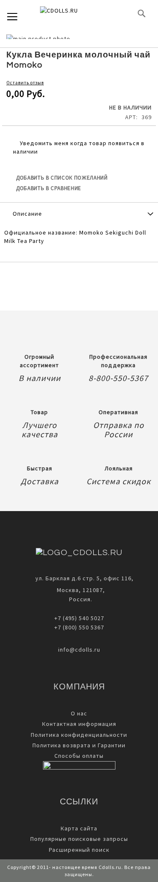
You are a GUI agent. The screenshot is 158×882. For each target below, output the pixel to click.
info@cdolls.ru (79, 649)
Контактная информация (79, 724)
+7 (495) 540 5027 (79, 618)
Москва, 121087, (79, 590)
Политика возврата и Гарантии (79, 745)
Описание (27, 213)
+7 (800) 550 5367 (79, 627)
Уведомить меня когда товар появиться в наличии (79, 147)
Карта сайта (79, 828)
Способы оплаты (79, 755)
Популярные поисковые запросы (79, 839)
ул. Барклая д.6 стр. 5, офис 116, (84, 578)
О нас (79, 713)
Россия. (79, 599)
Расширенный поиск (79, 849)
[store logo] (73, 13)
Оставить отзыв (25, 83)
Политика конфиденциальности (79, 734)
